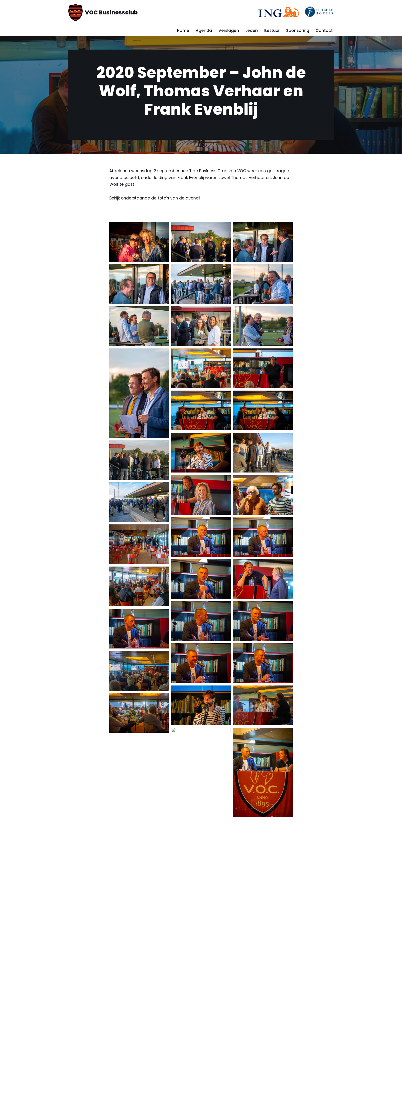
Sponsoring (297, 30)
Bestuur (272, 30)
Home (183, 30)
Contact (324, 30)
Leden (251, 30)
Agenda (204, 30)
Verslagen (228, 30)
